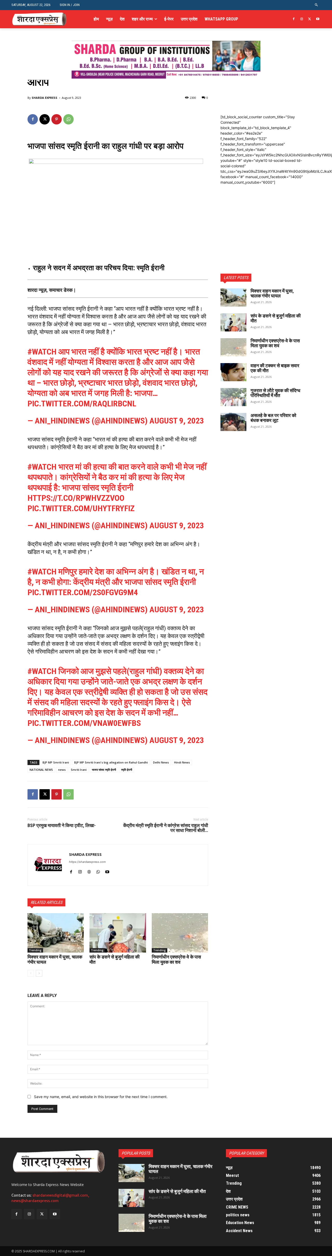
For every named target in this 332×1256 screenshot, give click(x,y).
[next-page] (39, 973)
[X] (310, 19)
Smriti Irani (79, 770)
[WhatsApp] (68, 119)
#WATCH (42, 352)
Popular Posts (136, 1153)
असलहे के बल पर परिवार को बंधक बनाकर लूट (273, 418)
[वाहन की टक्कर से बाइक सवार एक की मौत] (233, 372)
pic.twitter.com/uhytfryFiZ (81, 508)
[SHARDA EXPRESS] (48, 865)
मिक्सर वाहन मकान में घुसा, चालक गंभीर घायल (54, 959)
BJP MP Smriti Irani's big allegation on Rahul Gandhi (111, 762)
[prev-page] (30, 973)
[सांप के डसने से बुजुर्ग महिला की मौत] (117, 933)
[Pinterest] (56, 119)
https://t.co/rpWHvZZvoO (76, 498)
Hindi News (182, 762)
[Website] (89, 871)
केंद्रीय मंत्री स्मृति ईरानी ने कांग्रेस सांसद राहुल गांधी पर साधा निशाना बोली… (165, 828)
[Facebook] (294, 19)
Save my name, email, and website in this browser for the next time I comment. (101, 1096)
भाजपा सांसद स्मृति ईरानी (104, 770)
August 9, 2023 (176, 421)
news (62, 770)
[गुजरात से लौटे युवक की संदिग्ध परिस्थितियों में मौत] (233, 397)
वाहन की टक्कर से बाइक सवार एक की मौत (275, 368)
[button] (317, 5)
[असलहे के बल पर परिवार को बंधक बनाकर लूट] (233, 422)
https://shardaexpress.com (87, 862)
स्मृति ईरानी (126, 770)
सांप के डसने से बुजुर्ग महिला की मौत (114, 959)
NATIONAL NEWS (41, 770)
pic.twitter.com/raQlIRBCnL (81, 403)
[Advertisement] (262, 217)
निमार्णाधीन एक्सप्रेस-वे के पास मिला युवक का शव (176, 959)
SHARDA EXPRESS (44, 98)
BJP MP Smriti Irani (56, 762)
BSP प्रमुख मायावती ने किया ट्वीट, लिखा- (61, 825)
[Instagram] (302, 19)
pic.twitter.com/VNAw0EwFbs (84, 723)
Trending (35, 950)
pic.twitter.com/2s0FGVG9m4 (82, 592)
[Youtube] (318, 19)
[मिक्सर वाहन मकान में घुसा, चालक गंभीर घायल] (55, 933)
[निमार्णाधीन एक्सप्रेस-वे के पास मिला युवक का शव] (180, 933)
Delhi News (161, 762)
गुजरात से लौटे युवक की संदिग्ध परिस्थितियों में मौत (275, 393)
